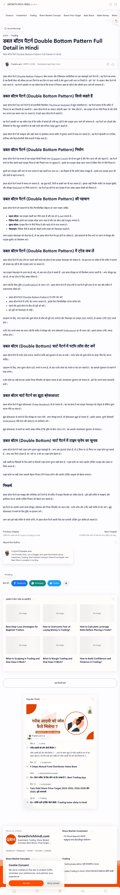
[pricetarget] (46, 784)
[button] (19, 583)
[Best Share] (89, 15)
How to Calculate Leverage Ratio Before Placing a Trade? (96, 628)
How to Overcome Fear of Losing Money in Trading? (56, 628)
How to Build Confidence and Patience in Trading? (95, 660)
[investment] (46, 762)
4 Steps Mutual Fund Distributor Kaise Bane (53, 766)
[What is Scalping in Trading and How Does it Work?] (23, 645)
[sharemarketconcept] (49, 773)
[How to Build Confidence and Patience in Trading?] (97, 645)
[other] (43, 743)
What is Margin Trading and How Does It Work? (57, 660)
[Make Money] (103, 15)
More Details (53, 883)
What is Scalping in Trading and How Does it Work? (23, 660)
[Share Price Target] (72, 15)
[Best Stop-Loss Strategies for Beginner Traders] (23, 613)
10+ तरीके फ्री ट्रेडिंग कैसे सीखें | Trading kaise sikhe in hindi (58, 802)
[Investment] (21, 15)
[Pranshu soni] (16, 64)
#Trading (8, 574)
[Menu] (60, 891)
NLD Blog (71, 879)
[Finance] (9, 15)
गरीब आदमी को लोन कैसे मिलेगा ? (43, 747)
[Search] (110, 4)
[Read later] (108, 64)
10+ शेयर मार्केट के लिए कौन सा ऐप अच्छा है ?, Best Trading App (58, 777)
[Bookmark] (115, 4)
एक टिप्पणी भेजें (60, 683)
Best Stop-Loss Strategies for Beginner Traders (22, 628)
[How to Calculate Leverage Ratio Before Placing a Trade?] (97, 613)
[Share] (83, 891)
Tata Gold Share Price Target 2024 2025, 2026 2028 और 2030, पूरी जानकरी (59, 790)
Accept (26, 883)
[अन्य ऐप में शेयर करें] (66, 583)
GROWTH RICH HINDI (18, 4)
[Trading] (33, 15)
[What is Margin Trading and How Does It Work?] (60, 645)
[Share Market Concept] (50, 15)
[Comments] (105, 891)
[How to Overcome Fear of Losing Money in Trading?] (60, 613)
